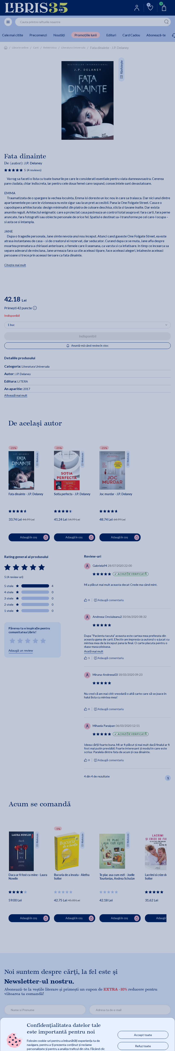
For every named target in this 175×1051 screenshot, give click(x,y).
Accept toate (143, 1035)
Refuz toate (143, 1046)
